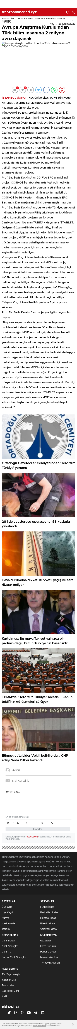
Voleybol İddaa (48, 929)
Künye (5, 918)
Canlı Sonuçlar (10, 946)
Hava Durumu (48, 946)
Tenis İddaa (8, 985)
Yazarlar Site (9, 980)
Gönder (37, 829)
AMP (5, 996)
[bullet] (32, 823)
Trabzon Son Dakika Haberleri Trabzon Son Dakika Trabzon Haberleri (33, 19)
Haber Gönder (48, 952)
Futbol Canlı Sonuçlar (14, 957)
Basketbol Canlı (10, 991)
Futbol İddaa (47, 907)
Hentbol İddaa (48, 918)
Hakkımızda (8, 923)
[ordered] (27, 823)
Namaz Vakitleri (49, 957)
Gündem (6, 22)
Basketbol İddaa (49, 912)
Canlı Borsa (8, 940)
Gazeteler (45, 940)
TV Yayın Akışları (50, 963)
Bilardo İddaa (47, 923)
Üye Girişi (7, 907)
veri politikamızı (39, 1026)
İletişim (6, 929)
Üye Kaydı (7, 912)
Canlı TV (6, 952)
